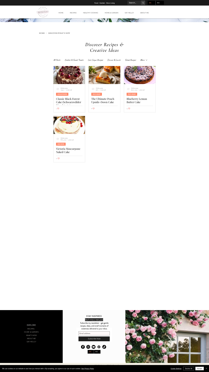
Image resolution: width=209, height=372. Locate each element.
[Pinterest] (99, 347)
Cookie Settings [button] (176, 368)
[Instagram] (88, 347)
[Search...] (143, 3)
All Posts (56, 60)
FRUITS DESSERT (97, 94)
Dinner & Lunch (114, 60)
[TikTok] (104, 347)
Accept (199, 368)
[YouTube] (93, 347)
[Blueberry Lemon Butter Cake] (140, 75)
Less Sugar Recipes (95, 60)
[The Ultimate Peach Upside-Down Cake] (104, 75)
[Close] (206, 368)
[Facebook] (83, 347)
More (142, 60)
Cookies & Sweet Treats (74, 60)
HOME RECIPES (60, 144)
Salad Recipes (130, 60)
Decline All (188, 368)
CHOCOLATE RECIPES (62, 94)
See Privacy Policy (87, 368)
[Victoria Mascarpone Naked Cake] (69, 125)
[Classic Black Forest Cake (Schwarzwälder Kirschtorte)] (69, 75)
